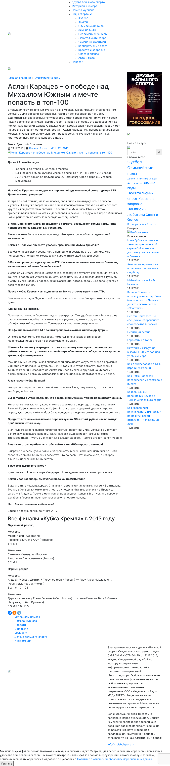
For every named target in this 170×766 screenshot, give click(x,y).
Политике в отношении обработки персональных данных (115, 759)
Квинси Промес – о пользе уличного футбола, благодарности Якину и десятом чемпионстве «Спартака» (144, 300)
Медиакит (21, 632)
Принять (6, 763)
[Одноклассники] (14, 613)
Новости (77, 61)
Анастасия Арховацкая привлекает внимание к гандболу (143, 268)
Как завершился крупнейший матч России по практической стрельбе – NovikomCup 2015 (144, 415)
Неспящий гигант (138, 332)
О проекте (21, 628)
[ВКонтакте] (10, 613)
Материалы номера (84, 6)
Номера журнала (83, 10)
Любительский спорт (92, 38)
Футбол (83, 18)
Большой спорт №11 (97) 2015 (49, 148)
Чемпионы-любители (92, 42)
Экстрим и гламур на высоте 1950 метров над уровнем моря (143, 352)
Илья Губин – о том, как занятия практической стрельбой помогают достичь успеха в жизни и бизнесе (143, 248)
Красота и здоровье (91, 50)
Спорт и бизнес (88, 53)
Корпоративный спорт (93, 46)
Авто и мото (86, 57)
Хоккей (83, 22)
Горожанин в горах (140, 340)
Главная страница (20, 77)
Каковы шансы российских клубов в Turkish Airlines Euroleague (144, 395)
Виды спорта (80, 14)
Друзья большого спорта (88, 2)
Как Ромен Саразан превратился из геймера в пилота (144, 379)
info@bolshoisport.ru (121, 744)
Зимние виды (87, 30)
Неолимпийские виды (92, 34)
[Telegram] (19, 613)
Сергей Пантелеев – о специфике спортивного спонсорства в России (143, 320)
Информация (22, 640)
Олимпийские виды (91, 26)
